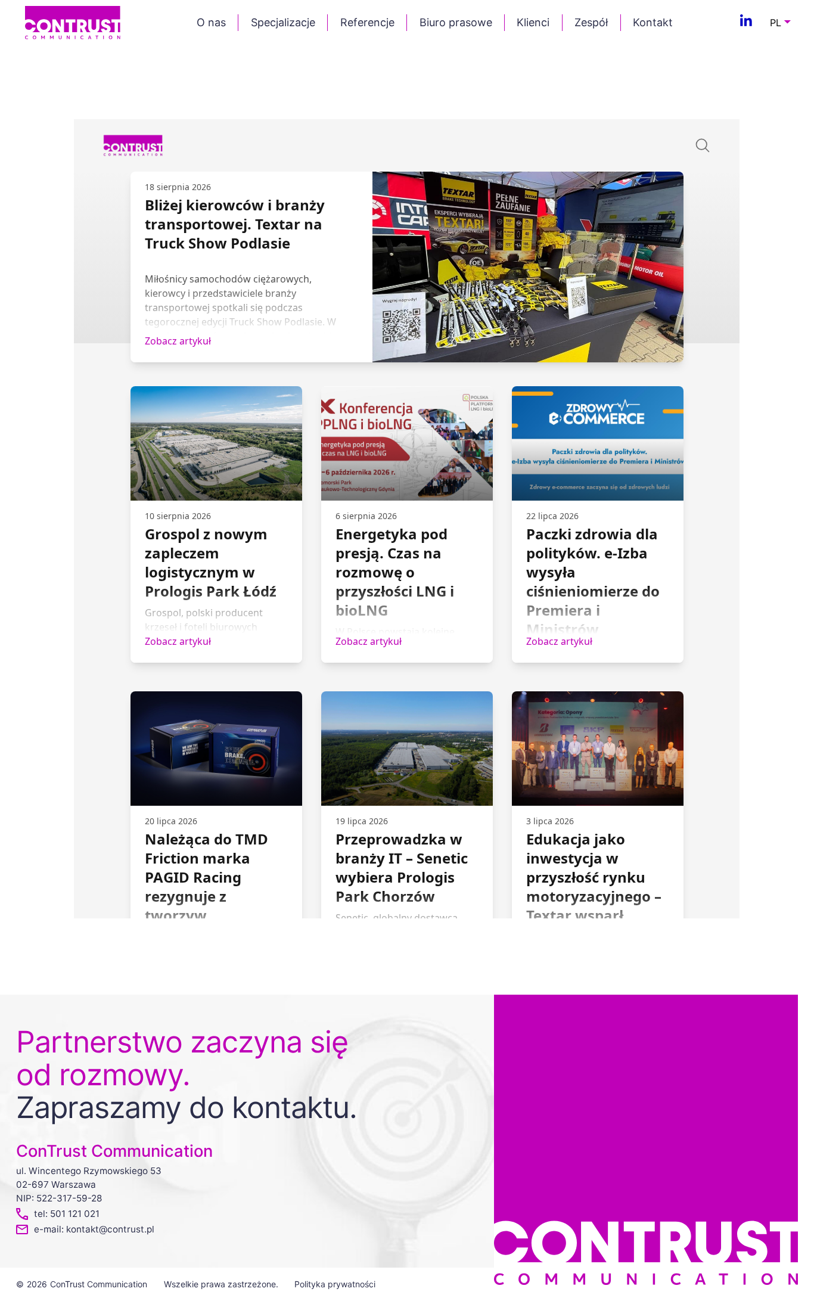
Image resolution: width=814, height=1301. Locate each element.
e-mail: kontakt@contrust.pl (94, 1229)
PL (775, 22)
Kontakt (653, 22)
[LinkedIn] (746, 22)
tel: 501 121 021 (67, 1213)
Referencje (367, 22)
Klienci (533, 22)
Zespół (591, 22)
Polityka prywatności (334, 1284)
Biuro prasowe (456, 22)
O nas (211, 22)
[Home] (72, 21)
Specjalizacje (283, 22)
